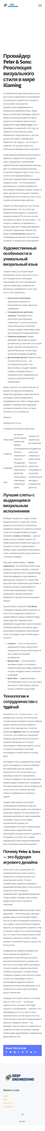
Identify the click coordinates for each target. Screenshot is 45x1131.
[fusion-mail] (22, 1114)
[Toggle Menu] (40, 5)
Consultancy (8, 1106)
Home (5, 1096)
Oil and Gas (7, 1103)
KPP (5, 1099)
